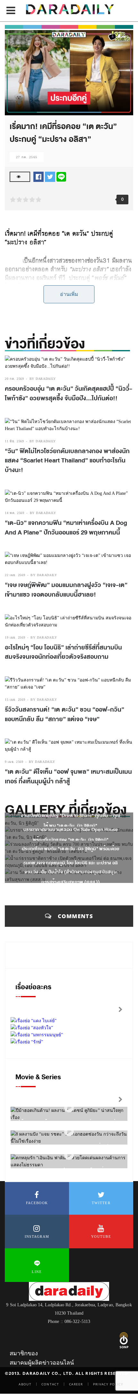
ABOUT (25, 1384)
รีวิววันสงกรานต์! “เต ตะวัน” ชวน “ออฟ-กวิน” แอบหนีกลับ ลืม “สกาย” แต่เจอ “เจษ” (64, 714)
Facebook (37, 1203)
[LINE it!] (61, 176)
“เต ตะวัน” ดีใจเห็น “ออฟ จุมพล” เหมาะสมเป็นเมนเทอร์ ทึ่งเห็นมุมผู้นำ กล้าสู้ (68, 777)
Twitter (101, 1203)
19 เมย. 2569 (15, 637)
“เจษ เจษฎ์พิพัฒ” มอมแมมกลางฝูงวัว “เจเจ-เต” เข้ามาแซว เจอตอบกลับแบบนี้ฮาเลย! (66, 590)
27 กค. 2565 (26, 157)
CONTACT (50, 1384)
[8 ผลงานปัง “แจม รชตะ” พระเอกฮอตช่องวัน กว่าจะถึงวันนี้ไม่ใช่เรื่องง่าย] (69, 1131)
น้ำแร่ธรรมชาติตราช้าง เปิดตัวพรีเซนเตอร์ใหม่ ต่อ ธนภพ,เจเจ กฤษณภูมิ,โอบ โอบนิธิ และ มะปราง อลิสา (70, 863)
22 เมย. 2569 (15, 575)
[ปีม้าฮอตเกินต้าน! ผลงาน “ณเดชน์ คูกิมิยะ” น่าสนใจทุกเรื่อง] (69, 1108)
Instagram (37, 1236)
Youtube (101, 1236)
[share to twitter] (50, 176)
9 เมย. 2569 (14, 761)
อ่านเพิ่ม (69, 294)
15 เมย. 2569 (15, 699)
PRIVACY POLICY (108, 1384)
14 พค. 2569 (14, 513)
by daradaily (43, 378)
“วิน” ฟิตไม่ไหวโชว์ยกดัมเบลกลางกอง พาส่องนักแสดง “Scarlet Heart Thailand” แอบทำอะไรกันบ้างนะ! (67, 460)
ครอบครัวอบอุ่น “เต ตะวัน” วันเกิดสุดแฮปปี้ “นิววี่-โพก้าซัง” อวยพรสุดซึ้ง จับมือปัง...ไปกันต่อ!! (68, 394)
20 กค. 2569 (14, 378)
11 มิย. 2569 (14, 441)
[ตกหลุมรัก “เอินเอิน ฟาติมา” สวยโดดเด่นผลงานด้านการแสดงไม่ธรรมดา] (69, 1155)
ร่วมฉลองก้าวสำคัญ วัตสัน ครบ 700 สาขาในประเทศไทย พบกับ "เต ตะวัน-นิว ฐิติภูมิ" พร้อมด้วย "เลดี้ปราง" (71, 849)
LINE (37, 1272)
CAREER (76, 1384)
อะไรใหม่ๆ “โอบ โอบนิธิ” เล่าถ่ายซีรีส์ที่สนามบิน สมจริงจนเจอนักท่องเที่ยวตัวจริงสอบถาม (63, 652)
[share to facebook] (38, 176)
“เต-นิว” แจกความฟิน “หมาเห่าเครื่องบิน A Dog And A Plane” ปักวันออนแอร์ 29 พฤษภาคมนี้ (66, 528)
